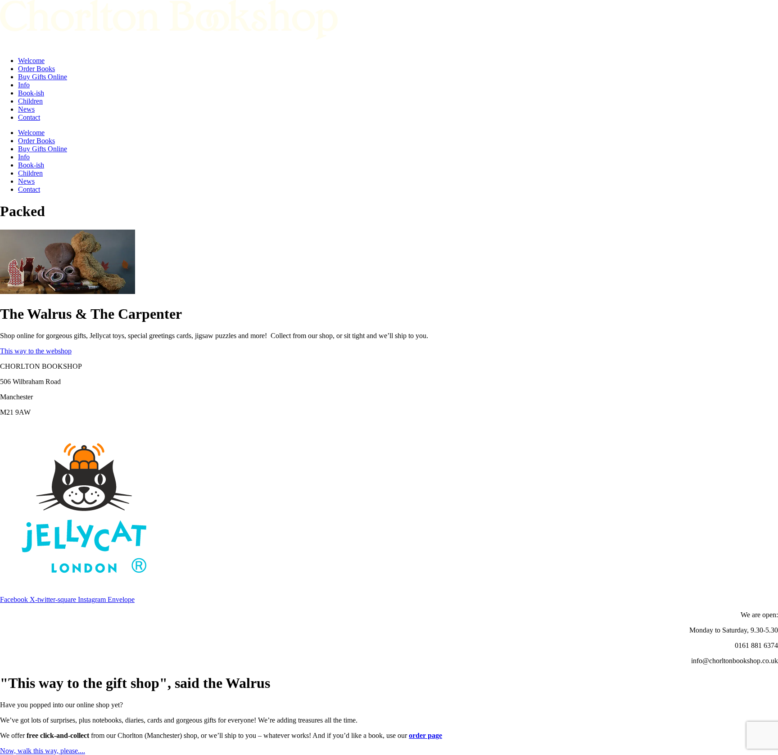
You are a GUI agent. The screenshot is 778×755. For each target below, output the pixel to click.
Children (30, 101)
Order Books (36, 68)
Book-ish (31, 93)
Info (24, 85)
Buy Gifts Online (42, 77)
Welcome (31, 60)
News (26, 109)
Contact (29, 117)
